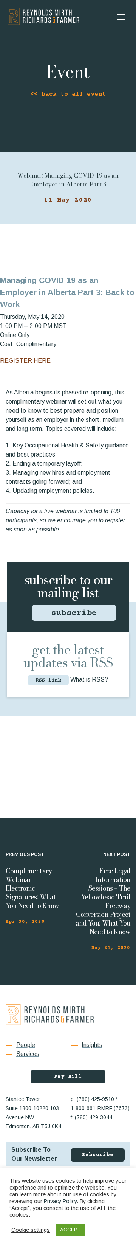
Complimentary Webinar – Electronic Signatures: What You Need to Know (32, 888)
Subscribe (97, 1155)
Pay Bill (68, 1077)
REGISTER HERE (25, 360)
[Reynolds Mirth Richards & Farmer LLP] (43, 16)
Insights (92, 1045)
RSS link (48, 680)
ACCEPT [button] (70, 1230)
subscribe (74, 613)
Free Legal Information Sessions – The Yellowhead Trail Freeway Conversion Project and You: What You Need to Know (103, 901)
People (25, 1045)
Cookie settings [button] (30, 1230)
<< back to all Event (68, 94)
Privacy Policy (60, 1201)
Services (27, 1054)
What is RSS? (89, 679)
